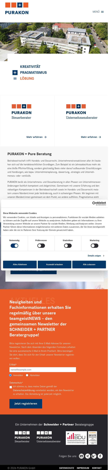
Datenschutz (66, 468)
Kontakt (97, 468)
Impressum (83, 468)
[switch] (41, 246)
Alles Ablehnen (20, 264)
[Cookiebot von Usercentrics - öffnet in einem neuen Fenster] (94, 204)
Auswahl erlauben (54, 264)
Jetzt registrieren (25, 403)
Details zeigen (94, 256)
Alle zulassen (89, 264)
